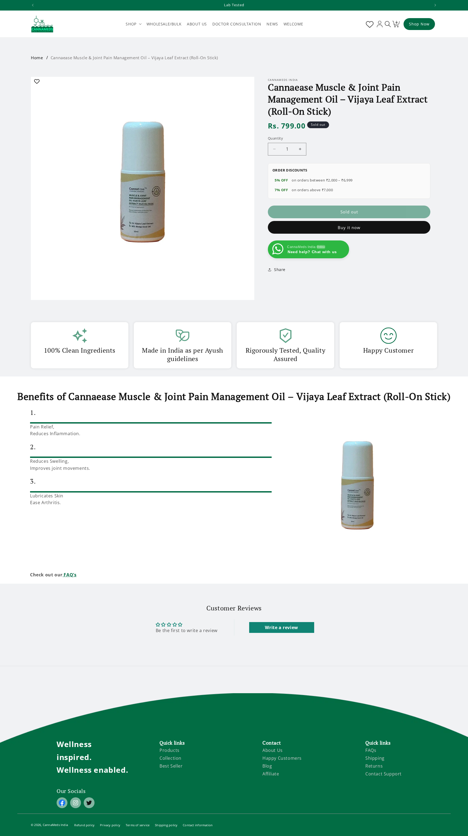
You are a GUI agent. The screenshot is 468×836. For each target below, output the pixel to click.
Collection (170, 758)
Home (37, 57)
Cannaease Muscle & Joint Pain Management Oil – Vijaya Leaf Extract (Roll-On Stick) (134, 57)
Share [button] (279, 269)
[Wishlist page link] (368, 24)
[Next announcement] (435, 5)
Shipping (375, 758)
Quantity (275, 138)
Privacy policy (110, 825)
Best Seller (171, 766)
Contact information (198, 825)
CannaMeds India (55, 825)
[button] (133, 24)
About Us (272, 750)
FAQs (370, 750)
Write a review (281, 627)
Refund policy (84, 825)
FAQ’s (70, 575)
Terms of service (138, 825)
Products (170, 750)
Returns (374, 766)
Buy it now (349, 227)
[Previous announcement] (33, 5)
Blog (267, 766)
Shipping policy (166, 825)
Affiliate (270, 774)
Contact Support (383, 774)
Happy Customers (282, 758)
